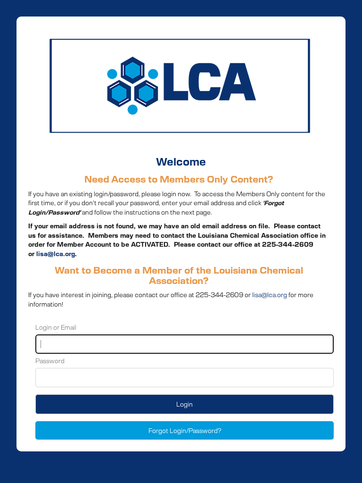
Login (184, 404)
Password (50, 361)
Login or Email (55, 327)
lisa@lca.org (55, 254)
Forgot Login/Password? (184, 430)
